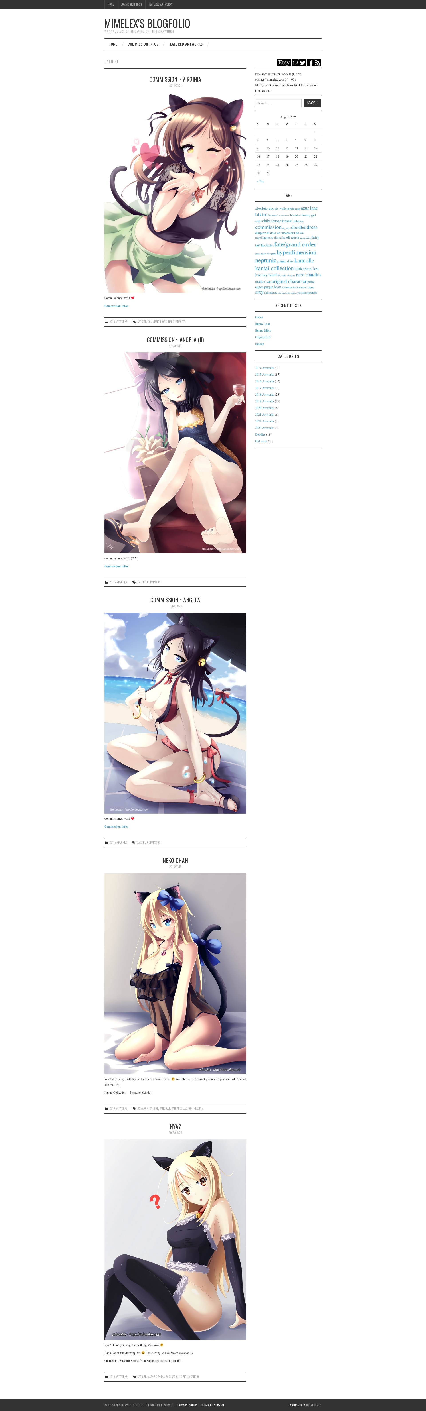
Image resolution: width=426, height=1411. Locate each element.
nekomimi (199, 1108)
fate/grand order (295, 244)
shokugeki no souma (287, 292)
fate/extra (267, 245)
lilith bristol (303, 268)
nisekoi (260, 281)
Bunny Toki (262, 324)
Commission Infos (131, 4)
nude (268, 282)
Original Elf (262, 337)
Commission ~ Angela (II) (175, 339)
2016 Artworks (118, 1108)
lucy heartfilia (271, 275)
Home (111, 4)
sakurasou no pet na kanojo (182, 1376)
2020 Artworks (264, 408)
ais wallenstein (284, 208)
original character (173, 322)
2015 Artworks (118, 1376)
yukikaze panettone (307, 292)
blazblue (295, 215)
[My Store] (284, 62)
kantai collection (182, 1108)
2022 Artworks (264, 421)
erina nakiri (305, 237)
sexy (259, 292)
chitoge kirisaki (281, 220)
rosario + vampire (305, 287)
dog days (286, 228)
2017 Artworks (118, 582)
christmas (298, 221)
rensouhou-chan (289, 287)
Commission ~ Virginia (175, 79)
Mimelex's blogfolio (147, 23)
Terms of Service (213, 1405)
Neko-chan (175, 860)
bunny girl (308, 215)
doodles (298, 227)
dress (312, 226)
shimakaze (270, 292)
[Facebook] (310, 62)
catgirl (141, 322)
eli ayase (292, 237)
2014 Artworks (264, 368)
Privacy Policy (187, 1405)
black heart (284, 215)
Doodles (260, 434)
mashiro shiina (156, 1376)
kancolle (165, 1108)
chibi (266, 220)
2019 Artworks (264, 401)
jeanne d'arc (285, 261)
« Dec (260, 181)
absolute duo (264, 208)
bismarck (142, 1108)
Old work (261, 441)
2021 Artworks (264, 414)
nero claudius (308, 274)
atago (297, 208)
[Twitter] (302, 62)
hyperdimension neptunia (285, 256)
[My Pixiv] (295, 62)
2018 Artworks (118, 322)
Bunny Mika (263, 330)
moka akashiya (288, 275)
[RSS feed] (317, 62)
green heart (260, 253)
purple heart (272, 286)
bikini (261, 214)
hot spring (271, 253)
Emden (259, 344)
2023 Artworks (264, 428)
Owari (259, 317)
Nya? (175, 1126)
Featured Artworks (161, 4)
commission (154, 322)
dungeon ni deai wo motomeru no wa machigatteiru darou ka (279, 235)
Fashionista (297, 1405)
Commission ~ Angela (175, 599)
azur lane (309, 208)
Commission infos (116, 305)
